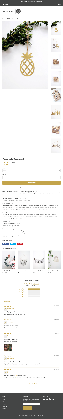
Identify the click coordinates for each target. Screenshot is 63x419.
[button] (6, 162)
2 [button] (29, 384)
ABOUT (3, 405)
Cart (59, 4)
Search (3, 399)
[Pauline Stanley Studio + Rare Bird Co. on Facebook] (44, 399)
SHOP (3, 403)
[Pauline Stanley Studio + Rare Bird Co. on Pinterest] (47, 399)
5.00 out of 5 (36, 284)
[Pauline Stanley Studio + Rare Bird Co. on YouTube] (53, 399)
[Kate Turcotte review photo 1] (8, 348)
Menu (6, 4)
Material (4, 168)
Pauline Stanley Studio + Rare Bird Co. (35, 415)
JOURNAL (4, 408)
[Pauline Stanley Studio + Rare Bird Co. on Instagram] (50, 399)
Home (3, 18)
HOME (8, 18)
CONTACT (4, 406)
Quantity (4, 174)
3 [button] (32, 384)
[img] (7, 306)
